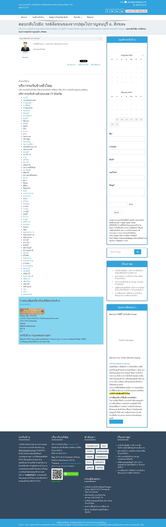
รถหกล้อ (89, 457)
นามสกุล (112, 147)
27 (131, 119)
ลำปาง (25, 217)
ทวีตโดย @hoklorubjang (119, 363)
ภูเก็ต (25, 191)
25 (122, 119)
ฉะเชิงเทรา (27, 116)
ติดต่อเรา (90, 17)
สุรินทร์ (26, 253)
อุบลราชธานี (28, 276)
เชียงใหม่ (26, 281)
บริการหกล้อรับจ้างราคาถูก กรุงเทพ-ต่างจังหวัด (129, 283)
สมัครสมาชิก (83, 65)
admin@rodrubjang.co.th (137, 2)
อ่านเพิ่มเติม (117, 421)
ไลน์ (121, 2)
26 (126, 119)
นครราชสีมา (28, 144)
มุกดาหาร (27, 196)
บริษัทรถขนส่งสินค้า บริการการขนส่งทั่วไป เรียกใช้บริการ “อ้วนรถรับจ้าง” (129, 288)
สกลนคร (26, 224)
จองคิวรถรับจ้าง (38, 17)
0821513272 (141, 5)
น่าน (25, 157)
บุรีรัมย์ (26, 160)
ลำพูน (25, 219)
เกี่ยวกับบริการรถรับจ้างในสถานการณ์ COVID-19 (95, 496)
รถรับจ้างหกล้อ (102, 451)
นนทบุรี (26, 152)
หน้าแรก (24, 17)
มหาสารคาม (28, 193)
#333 (100, 39)
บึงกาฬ (26, 162)
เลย (24, 289)
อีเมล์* (111, 159)
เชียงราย (26, 279)
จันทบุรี (26, 113)
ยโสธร (25, 201)
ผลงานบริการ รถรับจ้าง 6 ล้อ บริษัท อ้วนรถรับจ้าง (129, 277)
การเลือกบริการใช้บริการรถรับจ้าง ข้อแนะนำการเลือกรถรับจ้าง (128, 294)
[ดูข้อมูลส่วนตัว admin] (25, 46)
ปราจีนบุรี (27, 170)
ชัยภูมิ (25, 123)
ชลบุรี (25, 118)
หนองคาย (27, 258)
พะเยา (25, 178)
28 (136, 119)
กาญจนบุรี (27, 103)
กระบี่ (25, 98)
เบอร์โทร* (113, 172)
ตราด (25, 131)
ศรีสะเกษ (26, 222)
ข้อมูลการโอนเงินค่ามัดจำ (58, 17)
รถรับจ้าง (22, 1)
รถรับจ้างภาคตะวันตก (36, 29)
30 (112, 124)
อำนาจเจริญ (28, 266)
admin (25, 53)
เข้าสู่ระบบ (71, 65)
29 (141, 119)
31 (117, 124)
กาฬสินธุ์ (26, 105)
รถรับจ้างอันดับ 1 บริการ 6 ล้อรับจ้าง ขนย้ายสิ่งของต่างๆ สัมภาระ (129, 271)
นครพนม (26, 141)
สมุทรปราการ (28, 232)
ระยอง (25, 209)
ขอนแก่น (26, 110)
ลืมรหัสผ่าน (95, 65)
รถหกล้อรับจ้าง (101, 457)
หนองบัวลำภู (28, 261)
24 (117, 119)
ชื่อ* (110, 134)
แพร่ (25, 292)
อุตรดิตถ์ (26, 271)
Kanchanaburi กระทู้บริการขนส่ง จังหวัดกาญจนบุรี (66, 29)
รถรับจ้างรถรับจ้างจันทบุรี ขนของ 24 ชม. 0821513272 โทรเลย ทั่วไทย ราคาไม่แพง (98, 489)
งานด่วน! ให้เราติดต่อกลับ (136, 11)
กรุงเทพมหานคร (92, 446)
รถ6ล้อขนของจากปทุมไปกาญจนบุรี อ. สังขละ (107, 29)
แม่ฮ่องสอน (27, 294)
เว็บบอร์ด (77, 17)
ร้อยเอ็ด (26, 204)
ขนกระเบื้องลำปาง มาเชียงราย (97, 506)
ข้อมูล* (112, 185)
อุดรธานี (26, 268)
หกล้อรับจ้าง (99, 462)
